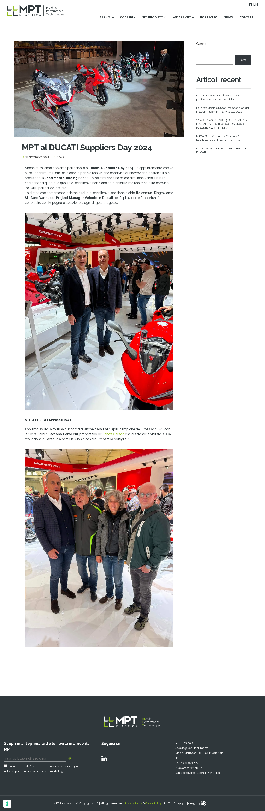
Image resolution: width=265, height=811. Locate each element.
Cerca (201, 44)
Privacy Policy (133, 803)
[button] (71, 758)
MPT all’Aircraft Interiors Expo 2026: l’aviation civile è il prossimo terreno (218, 138)
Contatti (247, 17)
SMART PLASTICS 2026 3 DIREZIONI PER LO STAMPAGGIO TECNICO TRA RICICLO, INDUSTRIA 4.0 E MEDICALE (221, 124)
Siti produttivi (154, 17)
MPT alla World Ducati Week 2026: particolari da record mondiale (217, 97)
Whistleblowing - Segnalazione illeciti (198, 772)
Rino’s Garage (114, 434)
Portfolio (208, 17)
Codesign (127, 17)
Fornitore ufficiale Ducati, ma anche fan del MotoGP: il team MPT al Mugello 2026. (222, 109)
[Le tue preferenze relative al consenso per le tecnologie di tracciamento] (7, 804)
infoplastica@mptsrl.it (188, 767)
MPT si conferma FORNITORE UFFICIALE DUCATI (221, 150)
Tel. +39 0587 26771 (187, 762)
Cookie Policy (153, 803)
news (228, 17)
